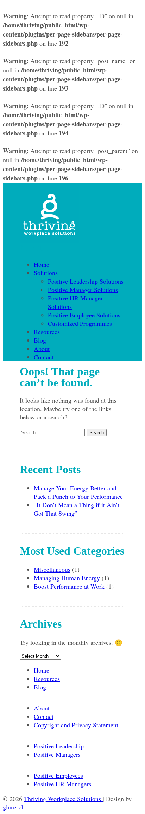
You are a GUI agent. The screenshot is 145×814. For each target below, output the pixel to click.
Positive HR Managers (62, 784)
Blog (40, 340)
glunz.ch (14, 807)
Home (41, 264)
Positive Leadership (59, 746)
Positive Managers (57, 754)
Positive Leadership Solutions (86, 281)
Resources (47, 331)
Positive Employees (58, 775)
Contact (43, 357)
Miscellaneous (52, 569)
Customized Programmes (80, 323)
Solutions (46, 273)
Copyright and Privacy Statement (76, 725)
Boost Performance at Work (69, 586)
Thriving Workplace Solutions (63, 798)
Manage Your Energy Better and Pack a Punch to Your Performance (78, 492)
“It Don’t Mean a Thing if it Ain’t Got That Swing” (76, 509)
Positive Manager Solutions (83, 289)
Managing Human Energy (67, 578)
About (42, 348)
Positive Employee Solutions (84, 315)
